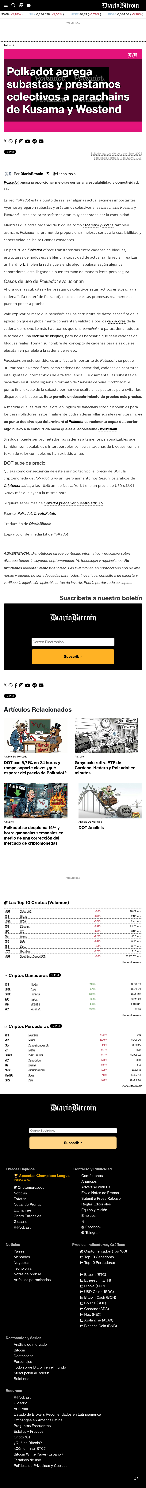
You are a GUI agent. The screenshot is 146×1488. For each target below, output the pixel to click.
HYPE (45, 14)
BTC (7, 916)
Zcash (23, 946)
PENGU (8, 1055)
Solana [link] (107, 225)
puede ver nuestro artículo (73, 503)
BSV (7, 1009)
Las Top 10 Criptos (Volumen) (38, 902)
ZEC (123, 14)
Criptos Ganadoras (28, 975)
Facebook (93, 1227)
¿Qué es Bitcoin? (28, 1443)
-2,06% (27, 14)
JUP (7, 999)
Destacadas (23, 1356)
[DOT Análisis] (110, 802)
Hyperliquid (25, 951)
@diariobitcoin (64, 173)
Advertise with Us (95, 1187)
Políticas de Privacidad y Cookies (40, 1465)
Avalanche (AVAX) (98, 1320)
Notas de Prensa (27, 1204)
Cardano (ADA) (96, 1308)
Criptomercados (30, 1187)
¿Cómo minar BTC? (30, 1448)
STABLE (9, 1075)
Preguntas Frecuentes (32, 1425)
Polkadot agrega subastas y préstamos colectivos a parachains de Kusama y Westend (68, 90)
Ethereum (24, 926)
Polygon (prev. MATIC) (38, 1045)
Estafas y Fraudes (29, 1431)
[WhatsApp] (11, 141)
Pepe (31, 1080)
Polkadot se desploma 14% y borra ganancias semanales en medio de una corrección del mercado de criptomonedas (33, 835)
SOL (7, 936)
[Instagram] (22, 141)
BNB (7, 941)
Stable (31, 1075)
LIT (6, 1050)
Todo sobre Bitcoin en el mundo (40, 1367)
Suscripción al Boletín (31, 1373)
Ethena (32, 1040)
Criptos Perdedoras (28, 1026)
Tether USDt (26, 911)
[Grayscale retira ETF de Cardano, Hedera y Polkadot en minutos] (106, 736)
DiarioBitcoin (32, 173)
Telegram (92, 1232)
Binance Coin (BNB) (100, 1326)
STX (7, 984)
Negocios (21, 1262)
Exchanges (23, 1210)
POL (7, 1045)
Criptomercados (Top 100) (105, 1251)
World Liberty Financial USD (32, 956)
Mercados (22, 1257)
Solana (23, 936)
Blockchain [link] (107, 429)
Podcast (23, 1227)
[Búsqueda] (15, 5)
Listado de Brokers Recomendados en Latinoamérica (57, 1414)
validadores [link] (116, 321)
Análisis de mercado (15, 756)
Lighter (32, 1050)
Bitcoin (23, 916)
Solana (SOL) (94, 1303)
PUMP (7, 994)
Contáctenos (92, 1175)
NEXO (7, 989)
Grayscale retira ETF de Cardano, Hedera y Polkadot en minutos (105, 768)
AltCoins (80, 756)
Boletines (21, 1378)
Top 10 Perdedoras (99, 1262)
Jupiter (34, 999)
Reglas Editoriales (96, 1204)
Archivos (21, 1408)
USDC (7, 921)
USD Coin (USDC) (98, 1291)
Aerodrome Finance (38, 1070)
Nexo (33, 989)
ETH (7, 926)
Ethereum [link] (91, 225)
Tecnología (22, 1268)
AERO (7, 1070)
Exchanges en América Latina (38, 1420)
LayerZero (33, 1035)
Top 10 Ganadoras (98, 1257)
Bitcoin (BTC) (94, 1274)
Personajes (23, 1361)
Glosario (20, 1221)
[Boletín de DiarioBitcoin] (42, 141)
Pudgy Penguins (36, 1055)
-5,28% (106, 14)
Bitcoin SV (35, 1009)
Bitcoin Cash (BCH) (99, 1297)
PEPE (7, 1080)
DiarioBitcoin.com (132, 962)
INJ (6, 1065)
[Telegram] (35, 141)
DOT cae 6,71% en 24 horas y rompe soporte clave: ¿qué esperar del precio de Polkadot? (35, 768)
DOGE (82, 14)
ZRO (7, 1035)
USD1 (7, 956)
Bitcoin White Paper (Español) (38, 1454)
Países (19, 1251)
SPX (7, 1004)
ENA (7, 1040)
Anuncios (89, 1181)
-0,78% (64, 14)
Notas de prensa (27, 1274)
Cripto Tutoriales (27, 1216)
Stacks (34, 984)
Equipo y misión (94, 1210)
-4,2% (140, 14)
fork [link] (21, 264)
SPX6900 (35, 1004)
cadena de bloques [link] (47, 336)
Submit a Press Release (101, 1198)
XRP (7, 931)
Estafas (20, 1199)
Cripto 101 (22, 1437)
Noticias (20, 1193)
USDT (7, 911)
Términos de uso (27, 1460)
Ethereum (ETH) (97, 1280)
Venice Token (35, 1060)
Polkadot (9, 45)
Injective (32, 1065)
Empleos (88, 1215)
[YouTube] (28, 141)
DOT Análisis (91, 827)
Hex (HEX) (92, 1314)
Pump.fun (35, 994)
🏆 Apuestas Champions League (42, 1177)
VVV (7, 1060)
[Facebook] (16, 141)
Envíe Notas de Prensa (100, 1192)
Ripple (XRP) (94, 1286)
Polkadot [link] (11, 182)
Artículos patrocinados (32, 1279)
